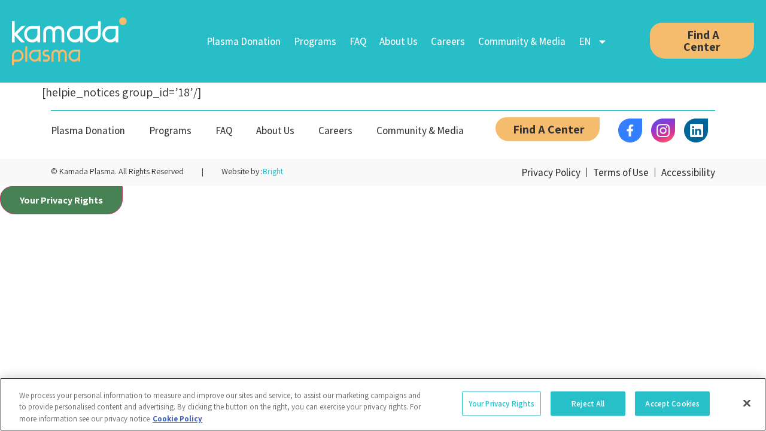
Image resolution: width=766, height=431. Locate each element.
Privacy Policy (550, 172)
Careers (448, 41)
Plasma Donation (243, 41)
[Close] (747, 403)
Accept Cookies (672, 403)
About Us (398, 41)
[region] (383, 404)
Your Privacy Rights (61, 200)
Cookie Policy (177, 419)
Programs (315, 41)
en (585, 41)
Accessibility (688, 172)
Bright (273, 171)
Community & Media (522, 41)
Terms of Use (621, 172)
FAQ (357, 41)
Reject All (588, 403)
